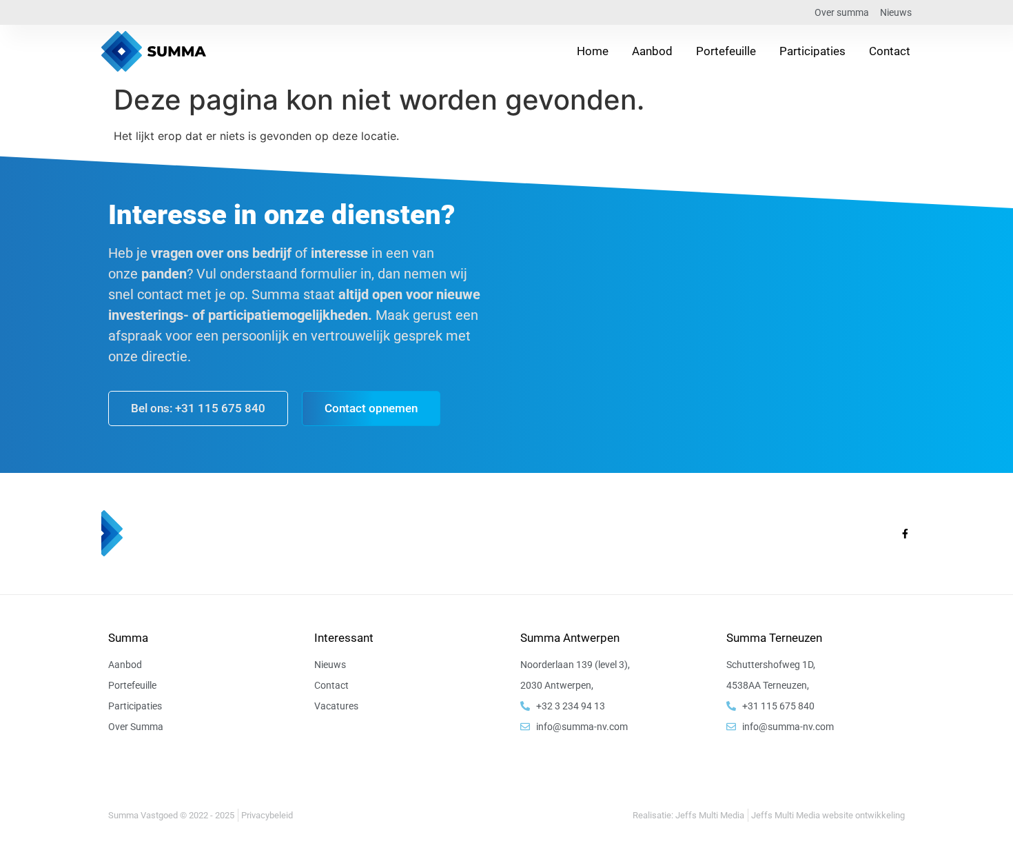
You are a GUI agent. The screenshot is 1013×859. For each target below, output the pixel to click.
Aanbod (652, 51)
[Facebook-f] (904, 533)
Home (592, 51)
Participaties (812, 51)
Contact (889, 51)
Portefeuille (726, 51)
